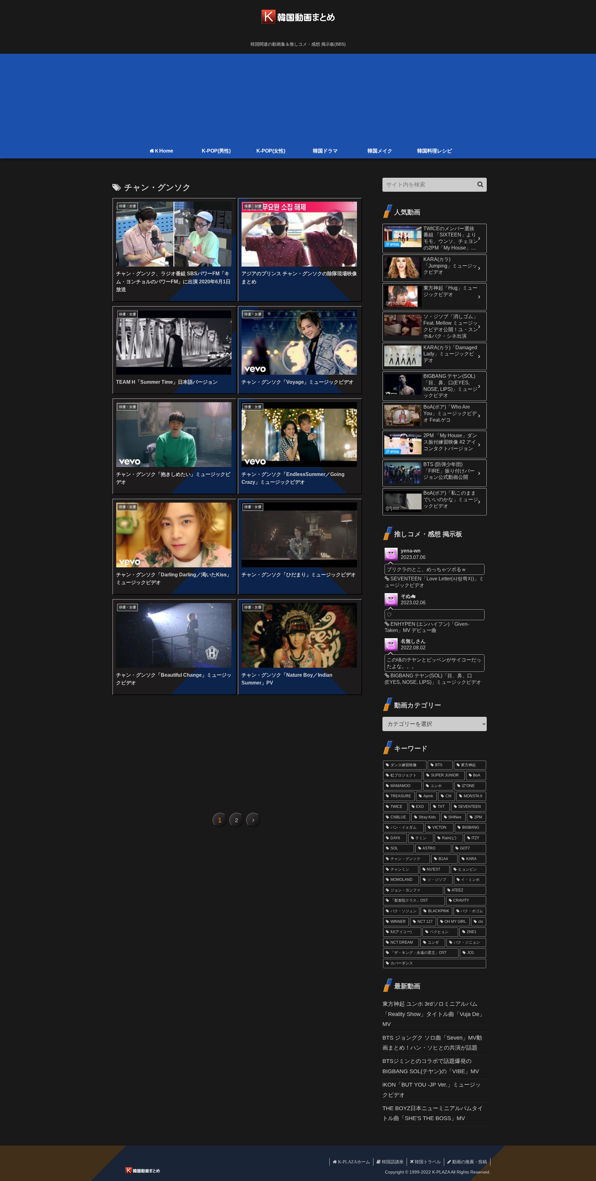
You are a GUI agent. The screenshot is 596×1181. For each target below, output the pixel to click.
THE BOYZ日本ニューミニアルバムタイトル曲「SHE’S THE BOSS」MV (432, 1113)
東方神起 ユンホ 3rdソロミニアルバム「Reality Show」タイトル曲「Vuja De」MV (433, 1014)
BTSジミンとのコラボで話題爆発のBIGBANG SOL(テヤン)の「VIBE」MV (430, 1066)
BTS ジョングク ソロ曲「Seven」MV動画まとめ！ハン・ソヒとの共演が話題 (432, 1043)
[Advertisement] (298, 97)
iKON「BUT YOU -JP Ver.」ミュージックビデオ (431, 1090)
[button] (480, 184)
